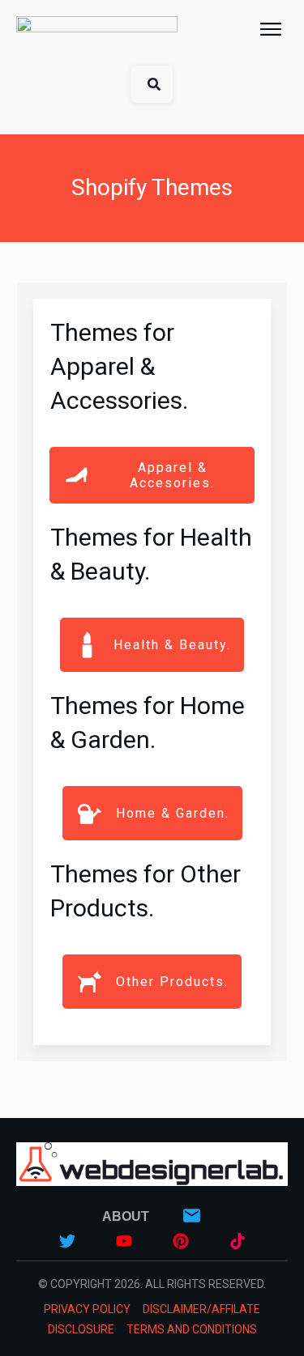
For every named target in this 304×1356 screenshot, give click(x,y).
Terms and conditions (191, 1329)
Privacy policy (87, 1309)
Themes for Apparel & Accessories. (119, 366)
